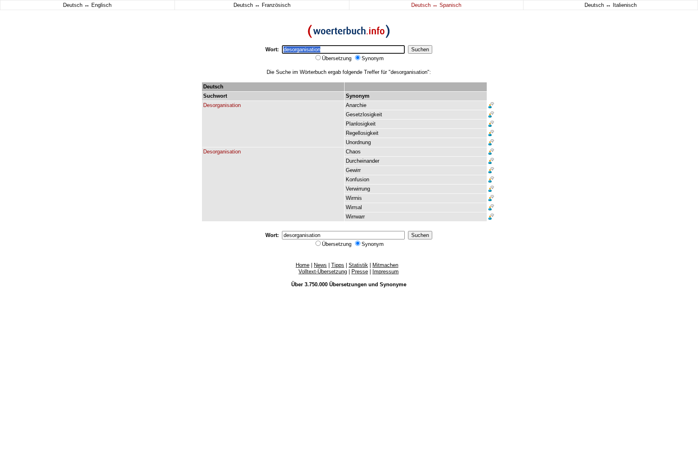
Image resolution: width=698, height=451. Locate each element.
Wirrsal (354, 207)
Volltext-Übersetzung (323, 272)
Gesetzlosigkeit (364, 114)
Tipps (337, 265)
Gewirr (353, 170)
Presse (359, 272)
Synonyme (393, 284)
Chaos (353, 152)
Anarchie (356, 105)
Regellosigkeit (362, 133)
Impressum (385, 272)
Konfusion (357, 179)
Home (302, 265)
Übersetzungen (348, 284)
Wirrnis (354, 198)
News (320, 265)
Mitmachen (385, 265)
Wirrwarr (355, 217)
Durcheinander (362, 161)
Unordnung (358, 142)
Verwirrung (358, 189)
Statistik (358, 265)
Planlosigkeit (361, 124)
